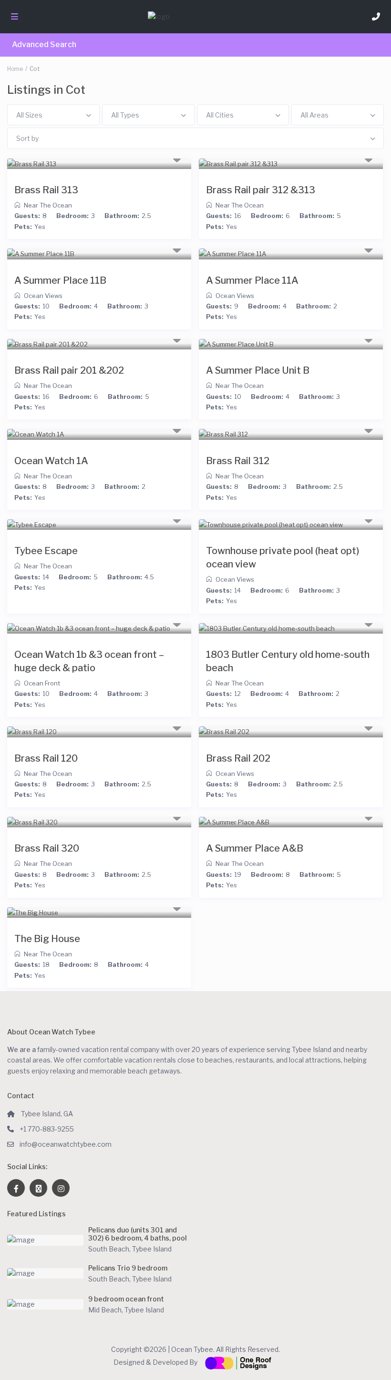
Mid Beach (105, 1310)
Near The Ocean (48, 205)
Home (15, 68)
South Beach (108, 1249)
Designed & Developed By (156, 1362)
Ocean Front (42, 683)
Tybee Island (152, 1249)
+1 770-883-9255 (47, 1129)
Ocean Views (43, 295)
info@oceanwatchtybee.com (66, 1144)
